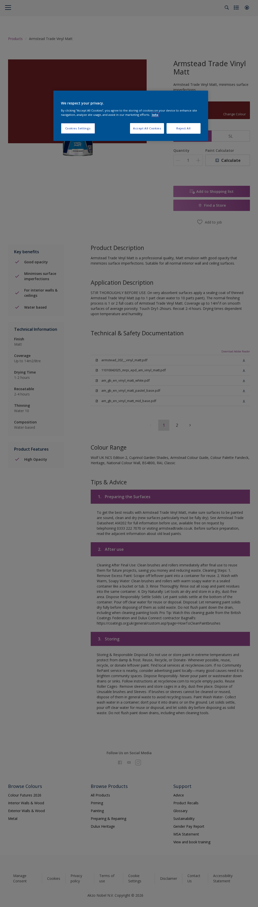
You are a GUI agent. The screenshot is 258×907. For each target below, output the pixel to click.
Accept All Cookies (147, 128)
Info (155, 115)
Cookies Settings (78, 128)
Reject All (183, 128)
